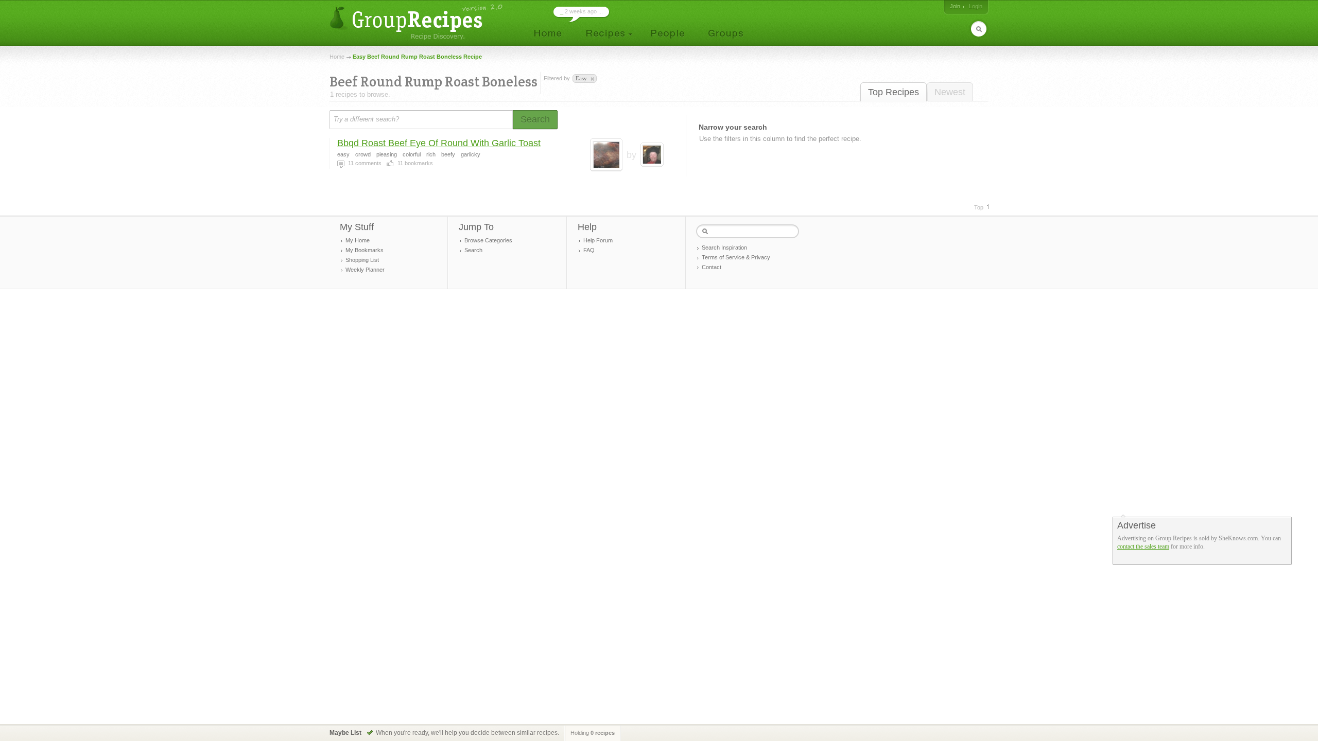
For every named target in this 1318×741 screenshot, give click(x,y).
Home (337, 57)
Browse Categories (488, 240)
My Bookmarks (364, 250)
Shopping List (362, 260)
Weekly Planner (365, 270)
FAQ (589, 250)
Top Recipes (893, 92)
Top (978, 207)
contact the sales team (1143, 546)
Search (473, 250)
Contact (711, 267)
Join (955, 6)
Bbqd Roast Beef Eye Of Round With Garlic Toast (439, 143)
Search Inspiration (724, 247)
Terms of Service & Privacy (736, 257)
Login (975, 6)
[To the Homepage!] (417, 22)
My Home (357, 240)
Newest (949, 92)
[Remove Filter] (591, 79)
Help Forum (598, 240)
